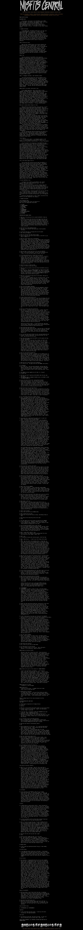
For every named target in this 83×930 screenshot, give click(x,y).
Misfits (26, 928)
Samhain (28, 928)
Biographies (42, 928)
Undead (38, 928)
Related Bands (47, 928)
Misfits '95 (35, 928)
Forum (59, 928)
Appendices (52, 928)
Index (23, 928)
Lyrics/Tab (56, 928)
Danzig (32, 928)
